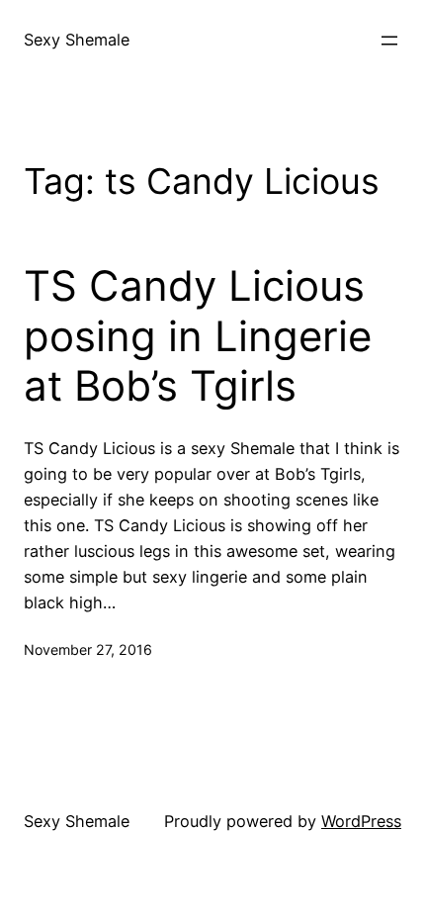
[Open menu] (389, 40)
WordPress (361, 821)
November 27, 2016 (88, 649)
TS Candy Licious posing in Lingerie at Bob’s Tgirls (198, 336)
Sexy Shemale (76, 39)
